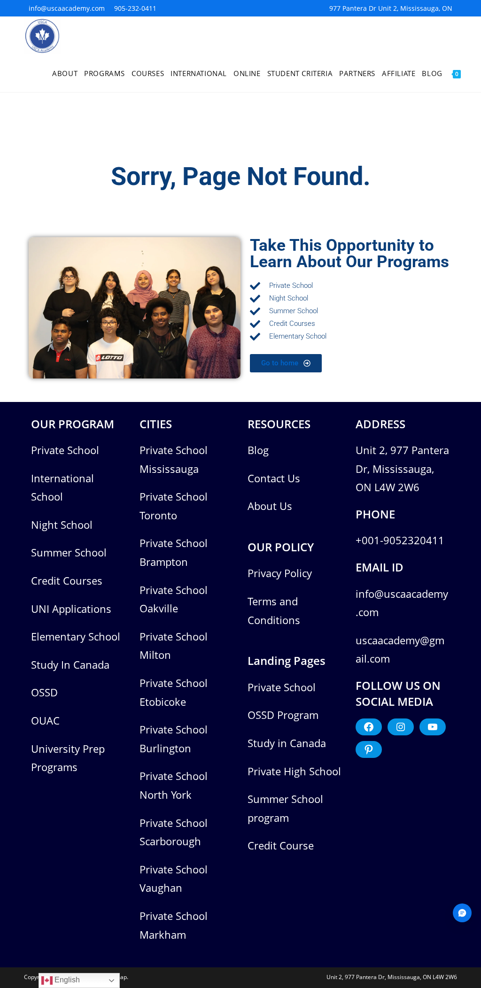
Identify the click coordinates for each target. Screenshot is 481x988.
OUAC (45, 720)
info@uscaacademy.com (67, 8)
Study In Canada (70, 664)
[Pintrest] (369, 749)
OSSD (44, 692)
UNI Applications (71, 609)
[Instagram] (401, 726)
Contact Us (274, 478)
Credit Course (281, 845)
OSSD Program (283, 715)
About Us (270, 506)
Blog (258, 450)
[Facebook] (369, 726)
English (66, 980)
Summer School (69, 552)
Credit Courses (66, 580)
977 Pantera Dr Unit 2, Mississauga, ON (390, 8)
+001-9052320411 (400, 540)
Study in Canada (287, 743)
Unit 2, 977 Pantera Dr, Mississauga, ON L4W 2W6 (402, 468)
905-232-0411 (135, 8)
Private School (65, 450)
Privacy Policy (280, 573)
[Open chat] (462, 912)
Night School (62, 524)
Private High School (294, 771)
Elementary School (75, 636)
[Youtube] (432, 726)
